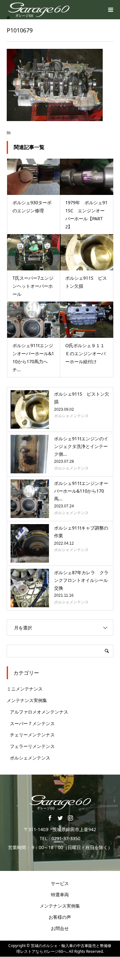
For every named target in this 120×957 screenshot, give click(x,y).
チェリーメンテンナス (32, 735)
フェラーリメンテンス (32, 746)
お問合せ (60, 928)
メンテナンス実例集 (27, 700)
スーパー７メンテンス (32, 723)
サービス (60, 883)
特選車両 (60, 894)
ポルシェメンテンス (30, 758)
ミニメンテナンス (25, 689)
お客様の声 (60, 917)
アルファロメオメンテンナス (39, 712)
